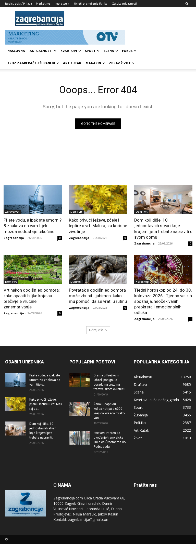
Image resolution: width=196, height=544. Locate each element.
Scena (109, 50)
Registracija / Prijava (18, 3)
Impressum (62, 3)
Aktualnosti (41, 50)
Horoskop (142, 281)
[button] (187, 3)
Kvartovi (68, 50)
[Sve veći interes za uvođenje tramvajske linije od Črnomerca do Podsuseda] (79, 438)
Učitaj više (96, 330)
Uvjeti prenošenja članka (90, 3)
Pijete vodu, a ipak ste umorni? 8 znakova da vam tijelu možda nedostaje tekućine (33, 225)
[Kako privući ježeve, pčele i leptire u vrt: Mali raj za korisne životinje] (98, 199)
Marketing (43, 3)
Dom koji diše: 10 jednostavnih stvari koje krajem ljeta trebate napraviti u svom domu (163, 228)
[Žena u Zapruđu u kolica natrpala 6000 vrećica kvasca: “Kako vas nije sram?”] (79, 409)
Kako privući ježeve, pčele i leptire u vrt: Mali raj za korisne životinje (98, 225)
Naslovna (16, 50)
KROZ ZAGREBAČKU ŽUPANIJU (31, 63)
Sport (90, 50)
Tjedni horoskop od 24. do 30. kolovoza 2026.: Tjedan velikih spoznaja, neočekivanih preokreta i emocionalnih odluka (163, 301)
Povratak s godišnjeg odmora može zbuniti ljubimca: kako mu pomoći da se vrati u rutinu (98, 296)
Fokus (127, 50)
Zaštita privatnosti (124, 3)
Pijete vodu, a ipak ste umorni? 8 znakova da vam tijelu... (44, 380)
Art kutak (72, 63)
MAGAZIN (93, 63)
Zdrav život (120, 63)
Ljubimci (75, 281)
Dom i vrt (76, 211)
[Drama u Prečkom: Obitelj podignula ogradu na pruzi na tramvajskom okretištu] (79, 380)
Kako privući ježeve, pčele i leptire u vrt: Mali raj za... (45, 404)
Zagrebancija (14, 238)
